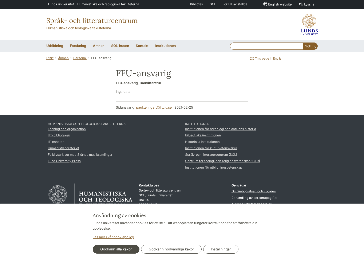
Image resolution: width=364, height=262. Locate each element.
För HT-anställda (235, 4)
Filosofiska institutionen (203, 135)
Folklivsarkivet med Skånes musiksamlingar (80, 155)
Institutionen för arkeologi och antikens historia (220, 129)
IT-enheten (56, 142)
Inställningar (221, 249)
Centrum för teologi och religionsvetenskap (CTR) (222, 161)
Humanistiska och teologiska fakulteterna (108, 4)
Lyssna (309, 4)
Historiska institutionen (202, 142)
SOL (213, 4)
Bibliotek (196, 4)
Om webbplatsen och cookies (254, 191)
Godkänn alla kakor (116, 249)
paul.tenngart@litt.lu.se (154, 107)
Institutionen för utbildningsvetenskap (213, 167)
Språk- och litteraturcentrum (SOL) (211, 155)
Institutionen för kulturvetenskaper (211, 148)
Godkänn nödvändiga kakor (171, 249)
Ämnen (63, 58)
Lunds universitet (61, 4)
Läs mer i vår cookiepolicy (113, 237)
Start (50, 58)
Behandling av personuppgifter (255, 198)
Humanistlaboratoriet (63, 148)
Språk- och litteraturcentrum (92, 20)
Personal (80, 58)
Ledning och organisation (67, 129)
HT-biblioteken (59, 135)
